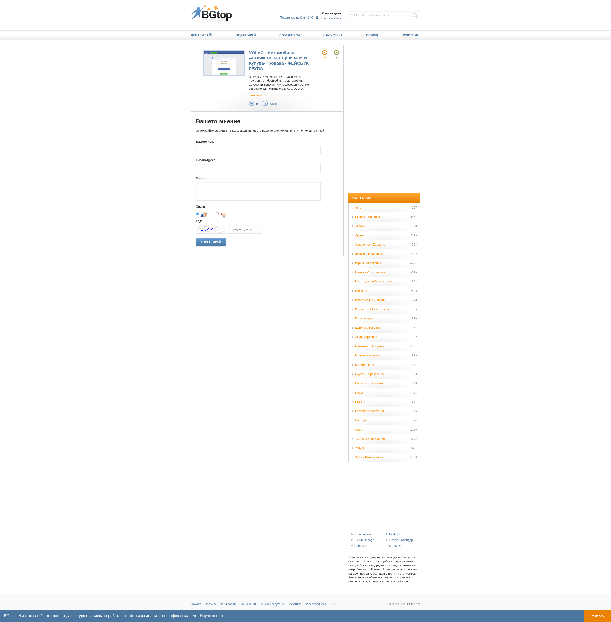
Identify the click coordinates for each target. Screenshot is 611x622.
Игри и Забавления (368, 263)
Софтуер (361, 420)
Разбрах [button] (597, 616)
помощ (372, 35)
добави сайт (202, 35)
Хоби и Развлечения (369, 457)
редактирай (246, 35)
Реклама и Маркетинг (369, 411)
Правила (211, 604)
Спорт (359, 429)
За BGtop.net (228, 604)
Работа (360, 401)
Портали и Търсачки (369, 383)
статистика (332, 35)
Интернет (362, 291)
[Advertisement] (384, 116)
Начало (196, 604)
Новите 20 (410, 35)
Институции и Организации (373, 281)
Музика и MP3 (364, 364)
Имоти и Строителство (370, 272)
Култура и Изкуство (368, 327)
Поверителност (315, 604)
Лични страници (366, 337)
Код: (199, 221)
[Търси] (415, 15)
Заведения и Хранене (370, 244)
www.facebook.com (261, 95)
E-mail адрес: (205, 160)
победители (289, 35)
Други (359, 235)
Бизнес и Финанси (367, 217)
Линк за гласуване (271, 604)
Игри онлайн (363, 534)
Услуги (359, 448)
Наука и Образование (370, 374)
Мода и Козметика (367, 355)
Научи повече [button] (212, 616)
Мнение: (202, 178)
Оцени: (201, 206)
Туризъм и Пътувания (370, 438)
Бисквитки (294, 604)
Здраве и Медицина (368, 254)
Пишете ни (248, 604)
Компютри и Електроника (372, 309)
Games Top (361, 546)
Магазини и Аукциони (369, 346)
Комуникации (364, 318)
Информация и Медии (370, 300)
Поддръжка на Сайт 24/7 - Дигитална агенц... (310, 17)
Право (359, 392)
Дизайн (360, 226)
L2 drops (394, 534)
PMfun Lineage (364, 540)
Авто (273, 103)
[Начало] (214, 15)
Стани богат (397, 546)
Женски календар (401, 540)
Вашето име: (205, 141)
